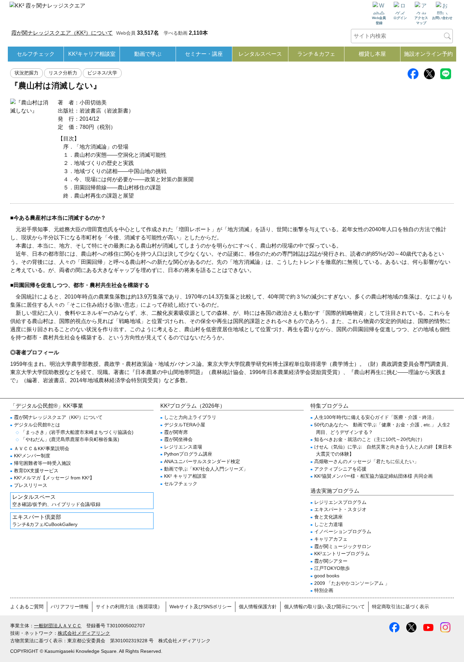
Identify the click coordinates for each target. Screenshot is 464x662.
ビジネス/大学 (102, 72)
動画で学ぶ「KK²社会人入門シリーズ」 (206, 469)
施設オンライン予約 (428, 54)
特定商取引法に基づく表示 (400, 606)
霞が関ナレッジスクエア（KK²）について (62, 33)
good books (326, 575)
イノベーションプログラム (342, 531)
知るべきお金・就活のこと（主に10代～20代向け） (369, 439)
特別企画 (323, 590)
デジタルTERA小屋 (184, 424)
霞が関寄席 (176, 432)
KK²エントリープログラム (342, 553)
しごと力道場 (328, 524)
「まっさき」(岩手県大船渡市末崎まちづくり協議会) (77, 432)
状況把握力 (26, 72)
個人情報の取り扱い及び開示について (324, 606)
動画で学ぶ (147, 54)
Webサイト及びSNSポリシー (200, 606)
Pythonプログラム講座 (188, 454)
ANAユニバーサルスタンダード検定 (202, 461)
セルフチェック (36, 54)
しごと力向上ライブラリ (190, 417)
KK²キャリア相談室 (91, 54)
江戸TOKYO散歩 (332, 568)
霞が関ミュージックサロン (342, 546)
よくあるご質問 (26, 606)
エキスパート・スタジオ (340, 509)
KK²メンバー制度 (32, 455)
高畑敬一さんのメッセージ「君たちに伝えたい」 (366, 461)
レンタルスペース (260, 54)
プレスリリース (30, 485)
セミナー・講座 (204, 54)
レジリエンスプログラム (340, 502)
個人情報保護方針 (258, 606)
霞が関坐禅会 (178, 439)
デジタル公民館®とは (37, 424)
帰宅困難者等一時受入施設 (42, 463)
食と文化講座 (328, 517)
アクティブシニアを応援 (340, 469)
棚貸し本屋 (372, 54)
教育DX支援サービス (36, 470)
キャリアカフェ (330, 539)
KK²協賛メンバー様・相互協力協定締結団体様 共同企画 (373, 476)
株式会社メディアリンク (84, 633)
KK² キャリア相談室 (185, 476)
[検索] (447, 36)
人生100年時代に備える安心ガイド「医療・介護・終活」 (375, 417)
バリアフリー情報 (70, 606)
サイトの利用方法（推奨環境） (129, 606)
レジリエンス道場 (183, 446)
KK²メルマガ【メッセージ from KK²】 (54, 477)
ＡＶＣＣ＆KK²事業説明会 (41, 448)
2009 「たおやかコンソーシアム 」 (352, 583)
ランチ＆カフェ (316, 54)
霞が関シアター (330, 561)
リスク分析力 (63, 72)
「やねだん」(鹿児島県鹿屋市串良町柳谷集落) (70, 439)
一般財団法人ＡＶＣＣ (58, 625)
